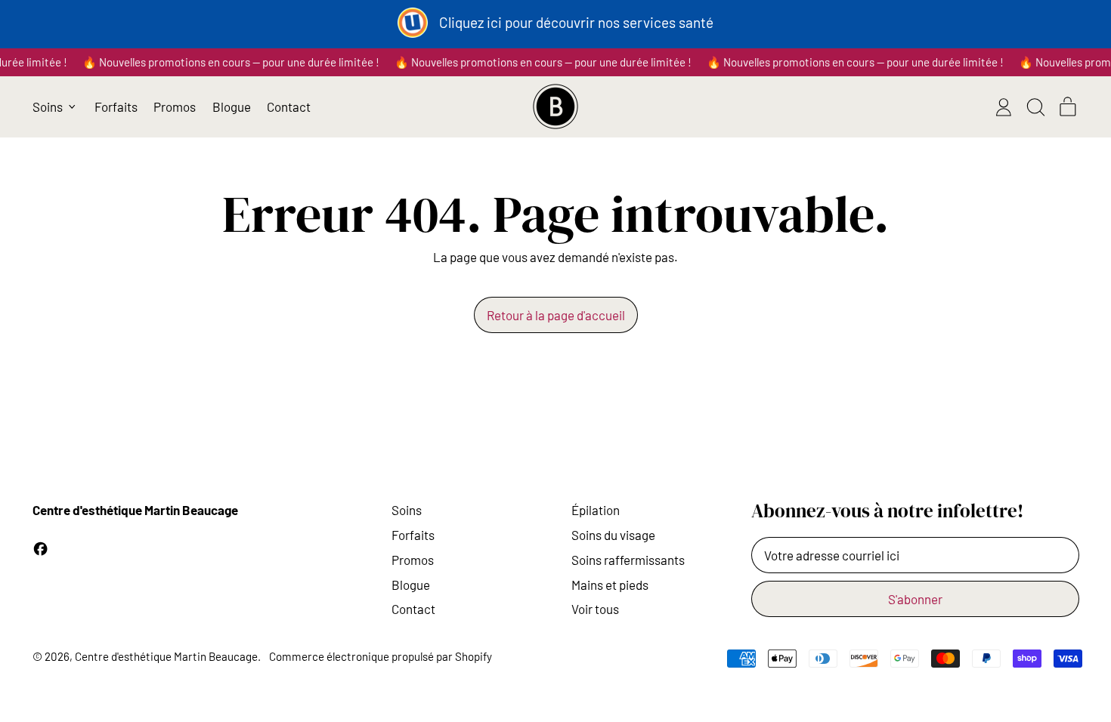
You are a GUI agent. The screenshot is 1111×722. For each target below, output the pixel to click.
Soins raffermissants (628, 559)
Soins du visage (613, 534)
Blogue (231, 106)
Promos (174, 106)
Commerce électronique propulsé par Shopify (380, 656)
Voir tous (595, 608)
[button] (1035, 107)
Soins (406, 509)
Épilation (595, 509)
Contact (289, 106)
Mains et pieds (609, 584)
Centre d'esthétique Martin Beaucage (166, 656)
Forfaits (116, 106)
